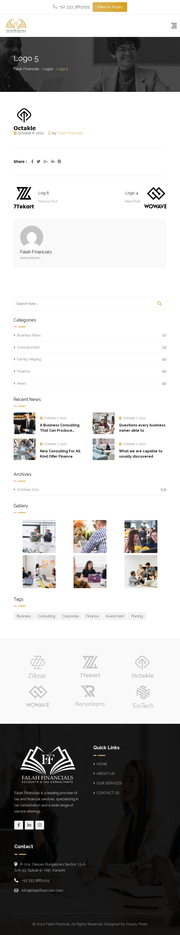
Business (24, 616)
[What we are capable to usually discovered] (104, 449)
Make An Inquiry (110, 7)
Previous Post (47, 201)
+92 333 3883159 (74, 6)
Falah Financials (70, 133)
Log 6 (43, 193)
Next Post (132, 201)
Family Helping (29, 359)
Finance (23, 371)
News (21, 383)
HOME (102, 764)
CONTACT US (108, 793)
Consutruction (28, 347)
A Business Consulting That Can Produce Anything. (59, 430)
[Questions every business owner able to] (104, 423)
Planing (137, 616)
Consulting (46, 616)
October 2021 (28, 490)
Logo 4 (131, 193)
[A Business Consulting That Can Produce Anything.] (25, 423)
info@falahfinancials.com (42, 890)
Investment (115, 616)
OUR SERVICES (109, 783)
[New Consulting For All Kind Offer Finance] (25, 449)
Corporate (70, 616)
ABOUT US (106, 773)
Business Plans (29, 335)
